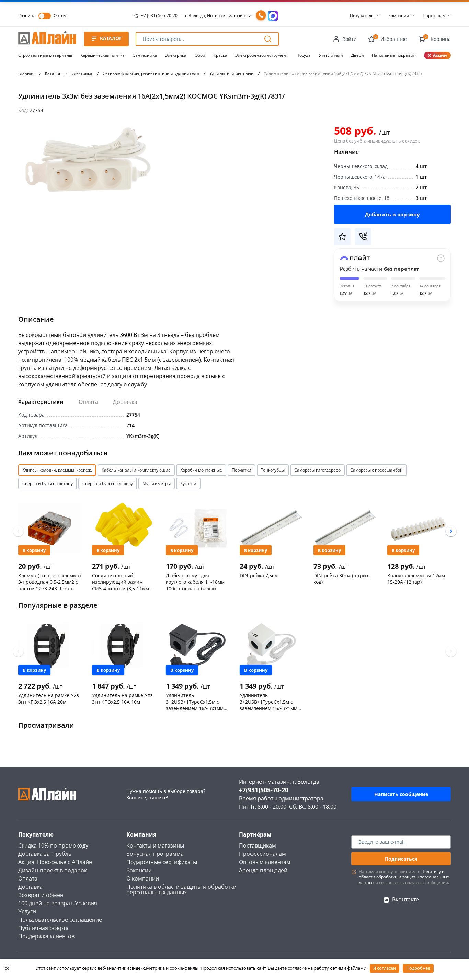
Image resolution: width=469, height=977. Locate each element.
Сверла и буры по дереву (107, 483)
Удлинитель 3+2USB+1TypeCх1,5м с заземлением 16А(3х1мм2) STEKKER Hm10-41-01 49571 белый (270, 701)
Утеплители (331, 55)
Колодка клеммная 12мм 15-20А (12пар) (416, 578)
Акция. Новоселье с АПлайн (55, 862)
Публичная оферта (43, 928)
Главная (26, 73)
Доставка (125, 402)
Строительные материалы (45, 55)
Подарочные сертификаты (161, 862)
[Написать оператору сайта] (273, 16)
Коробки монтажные (201, 470)
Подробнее (418, 968)
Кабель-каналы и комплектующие (136, 470)
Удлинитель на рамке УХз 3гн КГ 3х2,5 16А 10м (122, 698)
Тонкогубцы (273, 470)
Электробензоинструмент (261, 55)
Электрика (175, 55)
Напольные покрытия (394, 55)
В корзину (34, 550)
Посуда (303, 55)
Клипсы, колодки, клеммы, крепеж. (57, 470)
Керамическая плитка (102, 55)
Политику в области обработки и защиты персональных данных (404, 876)
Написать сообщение (401, 794)
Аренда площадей (263, 870)
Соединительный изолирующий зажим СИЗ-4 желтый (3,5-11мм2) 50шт (122, 581)
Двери (357, 55)
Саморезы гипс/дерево (317, 470)
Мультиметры (156, 483)
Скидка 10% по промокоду (53, 845)
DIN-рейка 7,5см (259, 575)
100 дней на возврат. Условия (57, 903)
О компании (142, 878)
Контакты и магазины (155, 845)
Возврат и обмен (41, 895)
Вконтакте (405, 899)
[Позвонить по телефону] (261, 16)
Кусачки (188, 483)
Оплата (88, 402)
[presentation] (18, 531)
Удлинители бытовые (231, 73)
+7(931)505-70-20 (263, 790)
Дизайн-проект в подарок (52, 870)
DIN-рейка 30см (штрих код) (340, 578)
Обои (200, 55)
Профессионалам (262, 853)
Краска (220, 55)
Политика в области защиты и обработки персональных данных (181, 889)
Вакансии (139, 870)
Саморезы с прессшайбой (376, 470)
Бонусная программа (155, 853)
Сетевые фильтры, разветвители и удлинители (151, 73)
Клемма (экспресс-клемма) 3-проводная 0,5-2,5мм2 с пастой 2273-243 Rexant (49, 581)
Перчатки (241, 470)
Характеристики (41, 402)
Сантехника (145, 55)
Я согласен (384, 968)
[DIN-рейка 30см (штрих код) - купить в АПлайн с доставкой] (344, 528)
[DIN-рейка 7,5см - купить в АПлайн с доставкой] (271, 528)
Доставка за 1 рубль (44, 853)
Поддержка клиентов (46, 936)
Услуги (27, 911)
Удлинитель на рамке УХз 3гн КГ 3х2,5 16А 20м (48, 698)
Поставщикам (257, 845)
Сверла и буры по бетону (47, 483)
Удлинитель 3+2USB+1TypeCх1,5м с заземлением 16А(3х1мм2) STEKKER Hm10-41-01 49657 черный (197, 701)
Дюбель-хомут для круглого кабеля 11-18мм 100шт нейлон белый (195, 581)
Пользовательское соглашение (60, 919)
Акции (440, 55)
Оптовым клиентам (264, 862)
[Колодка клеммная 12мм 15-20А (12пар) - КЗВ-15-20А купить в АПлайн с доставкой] (418, 528)
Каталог (53, 73)
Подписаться (401, 858)
